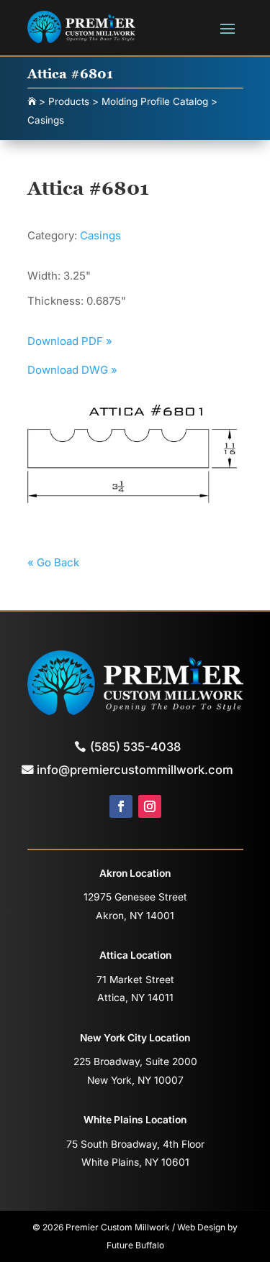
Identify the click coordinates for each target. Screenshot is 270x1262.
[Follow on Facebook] (120, 806)
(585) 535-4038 (135, 747)
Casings (100, 235)
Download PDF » (69, 341)
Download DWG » (72, 370)
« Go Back (53, 562)
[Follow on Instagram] (149, 806)
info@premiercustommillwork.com (135, 770)
